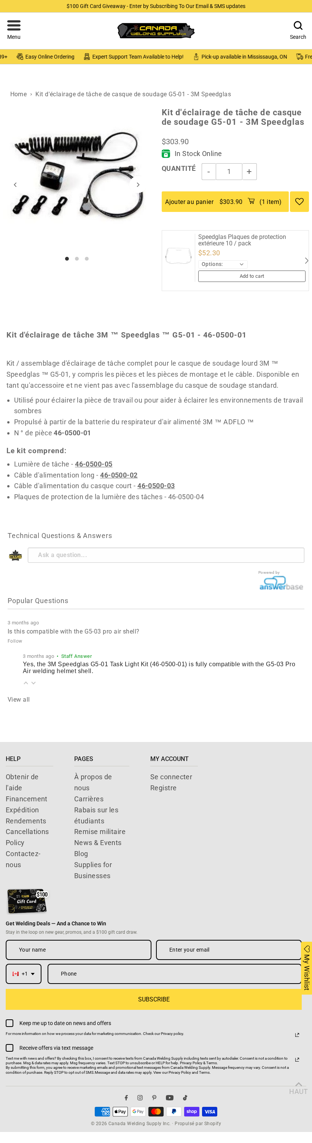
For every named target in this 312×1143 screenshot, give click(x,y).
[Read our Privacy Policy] (297, 1035)
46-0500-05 (94, 464)
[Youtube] (170, 1097)
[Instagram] (140, 1097)
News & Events (98, 843)
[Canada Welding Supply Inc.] (156, 30)
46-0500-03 (156, 486)
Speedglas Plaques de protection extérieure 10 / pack (242, 240)
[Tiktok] (185, 1097)
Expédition (22, 810)
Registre (163, 788)
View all (19, 699)
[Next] (137, 184)
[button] (14, 31)
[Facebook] (126, 1097)
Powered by (269, 572)
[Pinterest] (154, 1097)
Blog (81, 854)
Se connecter (171, 777)
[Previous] (15, 184)
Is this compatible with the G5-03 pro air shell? (74, 631)
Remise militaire (100, 832)
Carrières (88, 799)
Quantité (179, 168)
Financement (27, 799)
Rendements (26, 821)
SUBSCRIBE (154, 999)
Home (18, 94)
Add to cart (252, 276)
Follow (15, 641)
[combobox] (23, 974)
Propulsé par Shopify (198, 1123)
